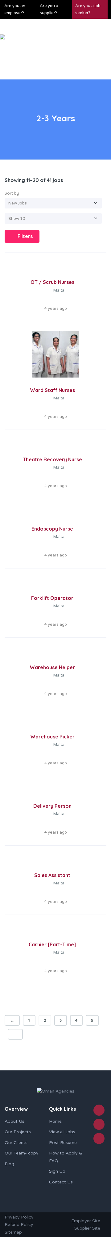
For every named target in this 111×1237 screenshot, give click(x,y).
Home (55, 1121)
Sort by (12, 193)
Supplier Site (87, 1228)
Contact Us (61, 1182)
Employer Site (85, 1220)
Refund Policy (19, 1224)
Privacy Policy (19, 1217)
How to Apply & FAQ (65, 1156)
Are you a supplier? (49, 9)
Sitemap (13, 1232)
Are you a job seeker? (88, 9)
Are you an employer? (14, 9)
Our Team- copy (22, 1153)
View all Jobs (62, 1131)
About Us (14, 1121)
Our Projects (18, 1131)
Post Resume (63, 1142)
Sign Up (57, 1171)
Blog (9, 1163)
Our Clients (16, 1142)
